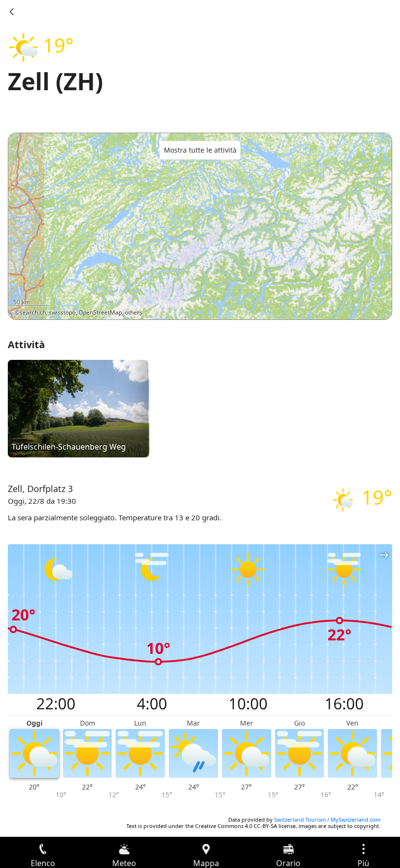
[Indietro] (11, 11)
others (133, 312)
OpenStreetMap (100, 312)
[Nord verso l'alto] (347, 306)
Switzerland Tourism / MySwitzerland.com (327, 819)
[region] (200, 226)
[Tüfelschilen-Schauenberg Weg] (78, 408)
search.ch (33, 312)
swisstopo (62, 312)
